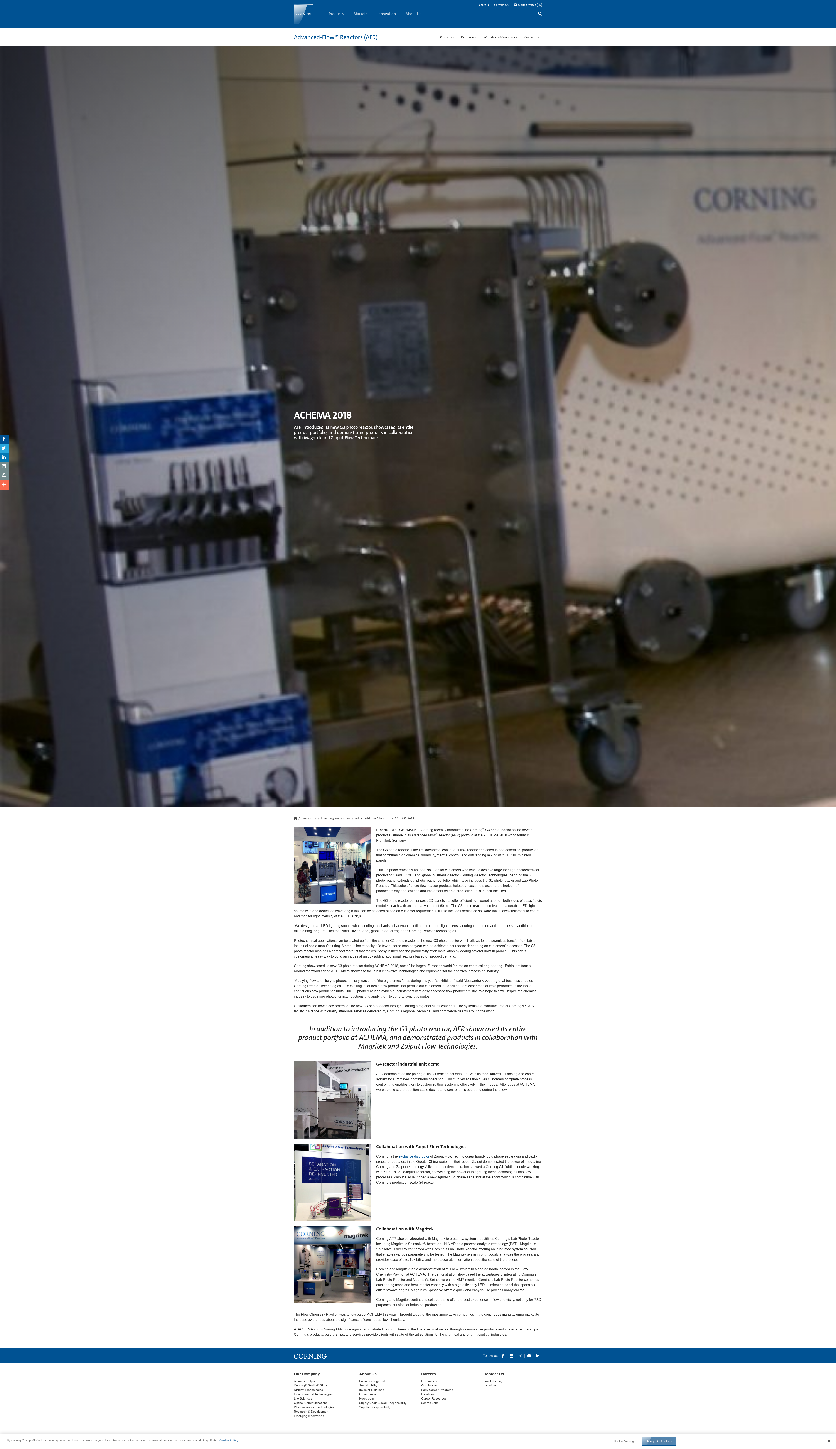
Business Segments (372, 1381)
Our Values (429, 1381)
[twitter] (520, 1355)
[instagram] (511, 1355)
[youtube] (529, 1355)
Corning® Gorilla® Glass (311, 1385)
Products (336, 13)
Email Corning (493, 1381)
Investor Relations (371, 1389)
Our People (429, 1385)
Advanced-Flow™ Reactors (372, 818)
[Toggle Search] (540, 14)
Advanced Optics (305, 1381)
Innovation (386, 13)
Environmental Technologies (313, 1394)
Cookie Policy (228, 1440)
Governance (367, 1394)
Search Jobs (429, 1403)
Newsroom (366, 1398)
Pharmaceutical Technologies (314, 1407)
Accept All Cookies (659, 1441)
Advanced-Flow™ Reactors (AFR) (336, 37)
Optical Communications (310, 1403)
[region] (418, 1441)
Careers (484, 5)
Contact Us (501, 5)
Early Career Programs (437, 1389)
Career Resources (434, 1398)
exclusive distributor (414, 1156)
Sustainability (368, 1385)
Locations (428, 1394)
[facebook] (503, 1355)
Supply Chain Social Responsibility (382, 1403)
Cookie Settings (624, 1441)
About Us (413, 13)
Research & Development (311, 1411)
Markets (360, 13)
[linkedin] (537, 1355)
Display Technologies (308, 1389)
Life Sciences (303, 1398)
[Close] (829, 1441)
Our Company (307, 1374)
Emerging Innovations (335, 818)
